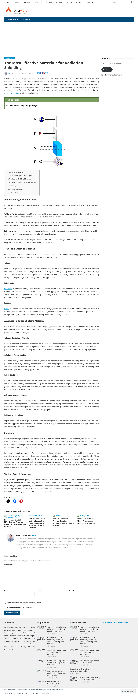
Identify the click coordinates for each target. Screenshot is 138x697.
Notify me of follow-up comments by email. (24, 603)
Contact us (89, 2)
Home (9, 2)
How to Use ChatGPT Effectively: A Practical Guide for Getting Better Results (15, 523)
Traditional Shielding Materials (20, 179)
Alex (9, 73)
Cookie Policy (45, 693)
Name (7, 590)
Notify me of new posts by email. (20, 607)
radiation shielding (11, 93)
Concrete (8, 288)
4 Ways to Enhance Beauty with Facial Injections (90, 678)
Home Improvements (74, 2)
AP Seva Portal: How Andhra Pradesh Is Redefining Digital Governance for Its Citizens (37, 523)
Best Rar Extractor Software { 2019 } (54, 682)
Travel (37, 2)
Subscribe (107, 69)
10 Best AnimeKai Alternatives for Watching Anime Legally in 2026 (63, 522)
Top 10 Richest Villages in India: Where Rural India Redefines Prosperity (56, 629)
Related (15, 193)
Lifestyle (59, 2)
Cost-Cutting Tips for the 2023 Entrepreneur (89, 661)
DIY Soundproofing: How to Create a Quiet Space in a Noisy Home (57, 662)
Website (72, 590)
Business (27, 2)
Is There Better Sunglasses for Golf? (21, 105)
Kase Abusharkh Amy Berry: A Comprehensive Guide (81, 670)
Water (6, 308)
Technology (48, 2)
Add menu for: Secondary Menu (19, 20)
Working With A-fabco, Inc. (18, 189)
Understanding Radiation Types (20, 175)
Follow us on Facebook (115, 622)
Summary (12, 186)
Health (17, 2)
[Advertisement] (69, 38)
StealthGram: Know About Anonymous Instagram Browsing (86, 521)
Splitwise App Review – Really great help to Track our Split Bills (56, 673)
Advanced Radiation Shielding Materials (23, 182)
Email (39, 590)
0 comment (29, 73)
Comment (8, 565)
